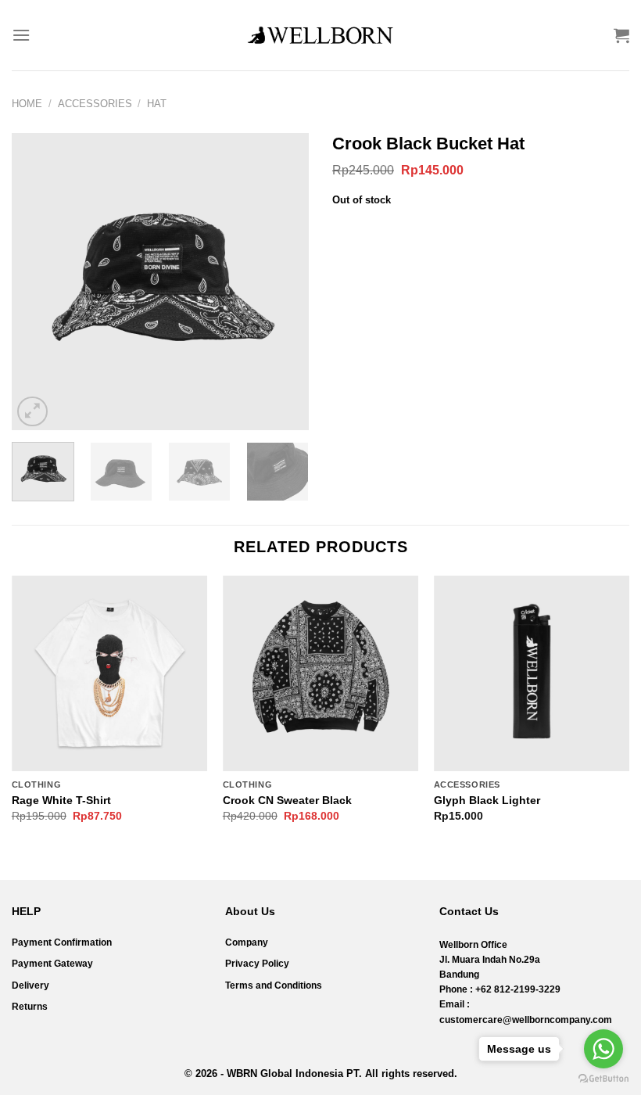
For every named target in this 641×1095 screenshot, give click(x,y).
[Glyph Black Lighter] (531, 673)
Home (27, 104)
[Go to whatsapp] (603, 1048)
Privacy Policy (257, 963)
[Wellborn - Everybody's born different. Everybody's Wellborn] (320, 35)
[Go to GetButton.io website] (603, 1079)
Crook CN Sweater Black (287, 800)
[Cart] (621, 35)
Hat (157, 104)
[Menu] (21, 35)
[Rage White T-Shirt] (109, 673)
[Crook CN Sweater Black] (320, 673)
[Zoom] (32, 412)
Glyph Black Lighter (487, 800)
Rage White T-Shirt (61, 800)
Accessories (95, 104)
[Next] (283, 281)
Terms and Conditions (273, 985)
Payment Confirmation (62, 942)
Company (246, 942)
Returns (30, 1006)
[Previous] (37, 281)
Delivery (30, 985)
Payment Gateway (52, 963)
